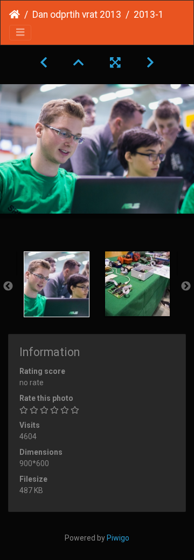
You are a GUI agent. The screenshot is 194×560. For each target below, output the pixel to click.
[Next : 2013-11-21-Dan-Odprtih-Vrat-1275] (150, 63)
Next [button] (186, 286)
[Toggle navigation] (20, 32)
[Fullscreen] (115, 63)
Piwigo (118, 538)
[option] (56, 284)
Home (14, 15)
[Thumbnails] (78, 63)
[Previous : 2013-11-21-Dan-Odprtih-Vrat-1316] (43, 63)
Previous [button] (8, 286)
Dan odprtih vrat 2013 (76, 14)
